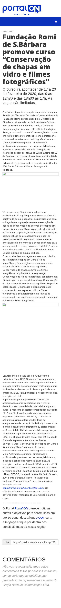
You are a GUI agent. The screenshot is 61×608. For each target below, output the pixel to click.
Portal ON (21, 508)
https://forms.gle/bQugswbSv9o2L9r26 (23, 488)
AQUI (40, 517)
